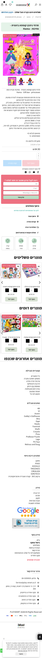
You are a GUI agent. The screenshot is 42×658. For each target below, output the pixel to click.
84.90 (37, 149)
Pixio (38, 434)
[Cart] (2, 4)
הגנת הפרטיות (34, 500)
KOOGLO (36, 466)
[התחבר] (6, 4)
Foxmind (36, 426)
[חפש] (35, 4)
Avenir (37, 413)
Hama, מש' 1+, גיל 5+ (10, 36)
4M (38, 408)
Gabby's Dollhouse (32, 416)
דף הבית (36, 493)
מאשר (21, 654)
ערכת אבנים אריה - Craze (11, 337)
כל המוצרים (35, 376)
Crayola (36, 431)
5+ (27, 141)
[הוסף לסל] (15, 276)
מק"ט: (38, 144)
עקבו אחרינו (35, 555)
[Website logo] (23, 5)
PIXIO (37, 463)
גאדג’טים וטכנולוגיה (32, 389)
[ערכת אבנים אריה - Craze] (11, 332)
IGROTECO (35, 473)
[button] (4, 55)
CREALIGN (35, 471)
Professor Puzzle (33, 436)
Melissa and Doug (32, 444)
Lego (38, 439)
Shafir (37, 429)
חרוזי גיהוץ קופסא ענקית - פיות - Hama (31, 338)
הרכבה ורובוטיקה (33, 383)
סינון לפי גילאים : (34, 141)
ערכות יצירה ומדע (33, 381)
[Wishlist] (10, 4)
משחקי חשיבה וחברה (32, 378)
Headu (37, 424)
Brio (38, 418)
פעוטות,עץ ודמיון (33, 386)
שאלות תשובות (34, 503)
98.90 (30, 294)
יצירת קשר (36, 550)
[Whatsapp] (2, 650)
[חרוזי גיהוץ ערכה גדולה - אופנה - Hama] (29, 277)
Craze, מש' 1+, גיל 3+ (8, 316)
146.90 (32, 345)
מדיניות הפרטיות (22, 651)
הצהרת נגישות (34, 547)
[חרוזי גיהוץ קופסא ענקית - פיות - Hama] (32, 327)
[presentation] (3, 12)
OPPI (38, 461)
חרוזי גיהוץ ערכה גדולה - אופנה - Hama (29, 287)
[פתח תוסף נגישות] (40, 637)
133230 (33, 144)
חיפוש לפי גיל (35, 394)
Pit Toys (36, 441)
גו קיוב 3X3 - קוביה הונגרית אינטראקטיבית (24, 476)
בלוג (38, 540)
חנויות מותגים (35, 391)
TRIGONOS (35, 468)
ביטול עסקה (35, 542)
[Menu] (40, 4)
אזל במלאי (36, 35)
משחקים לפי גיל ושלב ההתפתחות (27, 553)
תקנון (38, 498)
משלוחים (36, 545)
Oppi (38, 421)
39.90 (12, 344)
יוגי (39, 411)
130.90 (9, 294)
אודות (37, 495)
